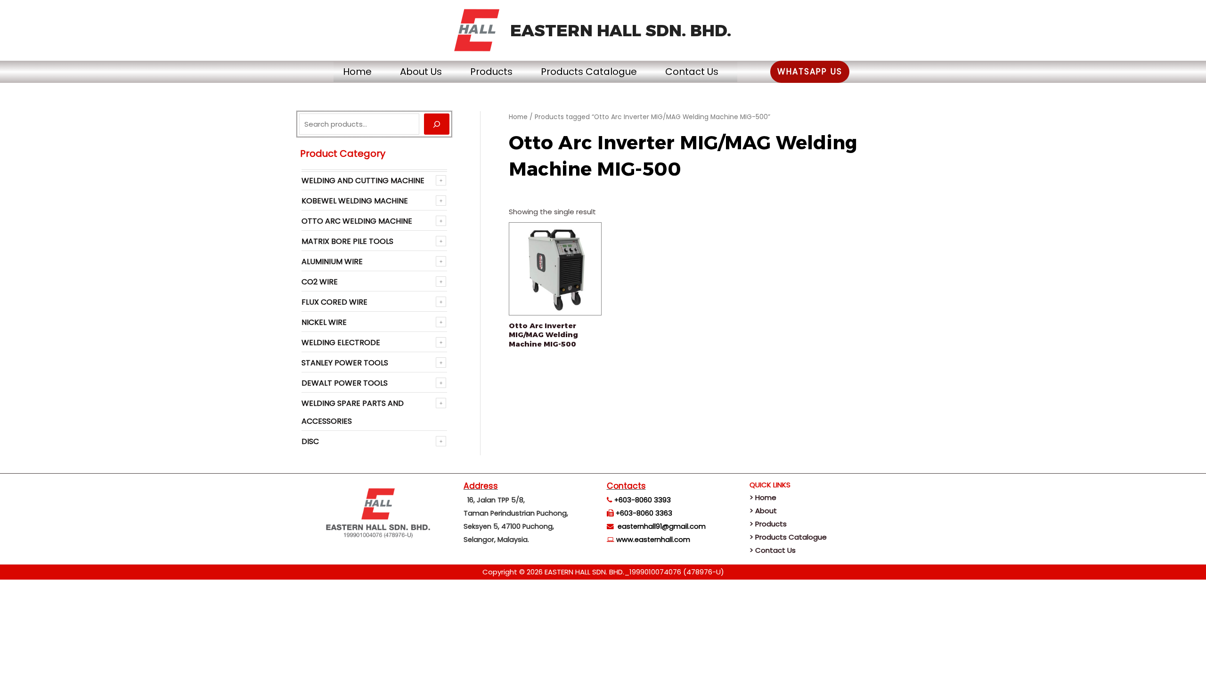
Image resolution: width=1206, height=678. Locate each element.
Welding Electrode (341, 342)
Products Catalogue (589, 71)
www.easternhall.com (653, 539)
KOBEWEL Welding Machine (355, 200)
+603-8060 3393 (642, 500)
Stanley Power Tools (345, 362)
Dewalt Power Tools (345, 383)
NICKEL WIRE (324, 322)
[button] (810, 72)
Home (357, 71)
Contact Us (691, 71)
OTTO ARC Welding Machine (357, 221)
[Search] (436, 124)
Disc (310, 441)
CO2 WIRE (320, 281)
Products (491, 71)
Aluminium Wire (332, 261)
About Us (421, 71)
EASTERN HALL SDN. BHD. (620, 30)
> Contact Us (773, 550)
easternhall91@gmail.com (662, 526)
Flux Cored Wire (334, 302)
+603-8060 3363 (644, 513)
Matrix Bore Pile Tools (347, 241)
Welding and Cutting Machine (363, 180)
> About (763, 511)
